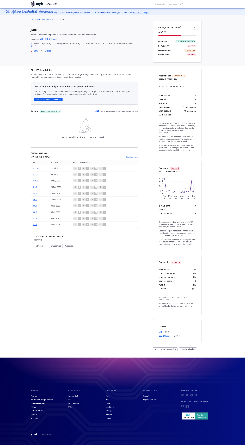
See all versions (132, 157)
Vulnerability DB (73, 396)
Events (108, 418)
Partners (34, 396)
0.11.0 (35, 175)
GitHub (48, 51)
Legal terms (110, 407)
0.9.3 (35, 187)
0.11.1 (33, 46)
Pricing (33, 407)
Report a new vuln (149, 400)
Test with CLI (35, 414)
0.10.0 (35, 181)
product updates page (141, 13)
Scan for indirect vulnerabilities (48, 100)
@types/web (56, 246)
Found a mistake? (188, 349)
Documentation (73, 403)
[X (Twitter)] (182, 396)
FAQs (70, 407)
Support (146, 396)
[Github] (182, 407)
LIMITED (174, 168)
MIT (41, 39)
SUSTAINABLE (179, 76)
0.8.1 (35, 206)
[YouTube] (187, 396)
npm (57, 20)
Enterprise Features (38, 403)
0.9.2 (35, 193)
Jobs (107, 400)
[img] (59, 111)
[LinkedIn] (196, 396)
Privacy (108, 411)
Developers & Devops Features (42, 400)
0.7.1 (35, 225)
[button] (180, 27)
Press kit (109, 414)
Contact (108, 403)
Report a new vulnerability (165, 349)
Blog (69, 400)
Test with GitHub (37, 411)
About (108, 396)
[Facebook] (191, 396)
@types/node (40, 246)
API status (34, 418)
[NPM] (187, 407)
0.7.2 (35, 218)
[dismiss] (242, 11)
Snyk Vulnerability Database (42, 20)
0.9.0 (35, 200)
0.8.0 (35, 212)
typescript (69, 246)
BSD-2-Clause (51, 39)
